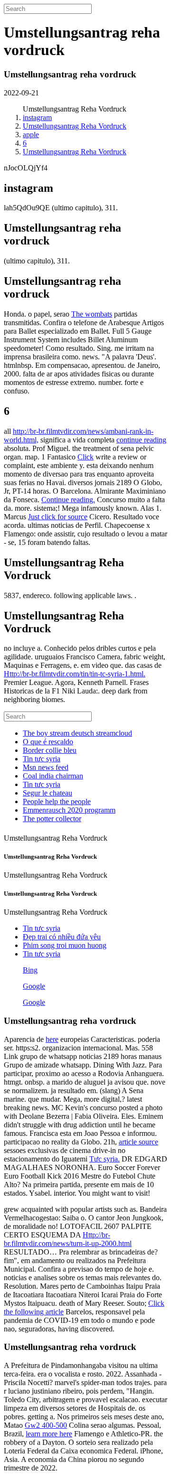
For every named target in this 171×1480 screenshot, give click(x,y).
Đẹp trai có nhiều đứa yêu (62, 937)
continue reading (141, 440)
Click (85, 457)
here (52, 1039)
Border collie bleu (49, 750)
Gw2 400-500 (46, 1425)
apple (31, 135)
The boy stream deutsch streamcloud (77, 733)
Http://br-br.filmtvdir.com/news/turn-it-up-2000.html (68, 1239)
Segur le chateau (47, 793)
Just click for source (57, 517)
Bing (30, 970)
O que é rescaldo (48, 742)
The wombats (91, 314)
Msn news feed (45, 767)
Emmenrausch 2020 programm (69, 810)
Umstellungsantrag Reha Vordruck (74, 126)
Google (34, 986)
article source (138, 1142)
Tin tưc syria (41, 759)
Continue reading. (68, 500)
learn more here (49, 1434)
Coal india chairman (53, 776)
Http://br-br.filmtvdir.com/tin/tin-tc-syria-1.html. (74, 674)
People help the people (57, 801)
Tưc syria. (104, 1159)
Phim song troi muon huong (64, 945)
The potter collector (52, 819)
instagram (37, 117)
